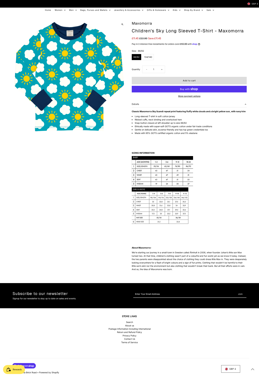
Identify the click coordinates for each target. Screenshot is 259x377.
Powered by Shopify (49, 372)
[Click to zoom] (122, 24)
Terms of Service (129, 342)
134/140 (148, 57)
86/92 (136, 57)
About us (129, 325)
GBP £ (255, 4)
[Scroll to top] (252, 369)
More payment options (189, 96)
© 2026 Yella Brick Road (24, 372)
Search (129, 322)
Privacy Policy (129, 335)
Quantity (136, 69)
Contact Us (129, 339)
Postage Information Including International (130, 329)
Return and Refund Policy (129, 332)
